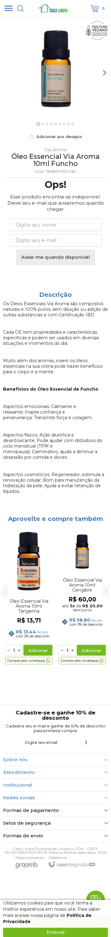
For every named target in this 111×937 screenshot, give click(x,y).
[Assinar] (86, 742)
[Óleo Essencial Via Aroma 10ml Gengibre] (82, 595)
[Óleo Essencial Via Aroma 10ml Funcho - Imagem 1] (55, 72)
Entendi (55, 932)
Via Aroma (55, 150)
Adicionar (38, 650)
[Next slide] (104, 72)
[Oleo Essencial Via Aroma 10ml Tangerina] (28, 595)
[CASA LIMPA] (54, 8)
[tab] (38, 124)
